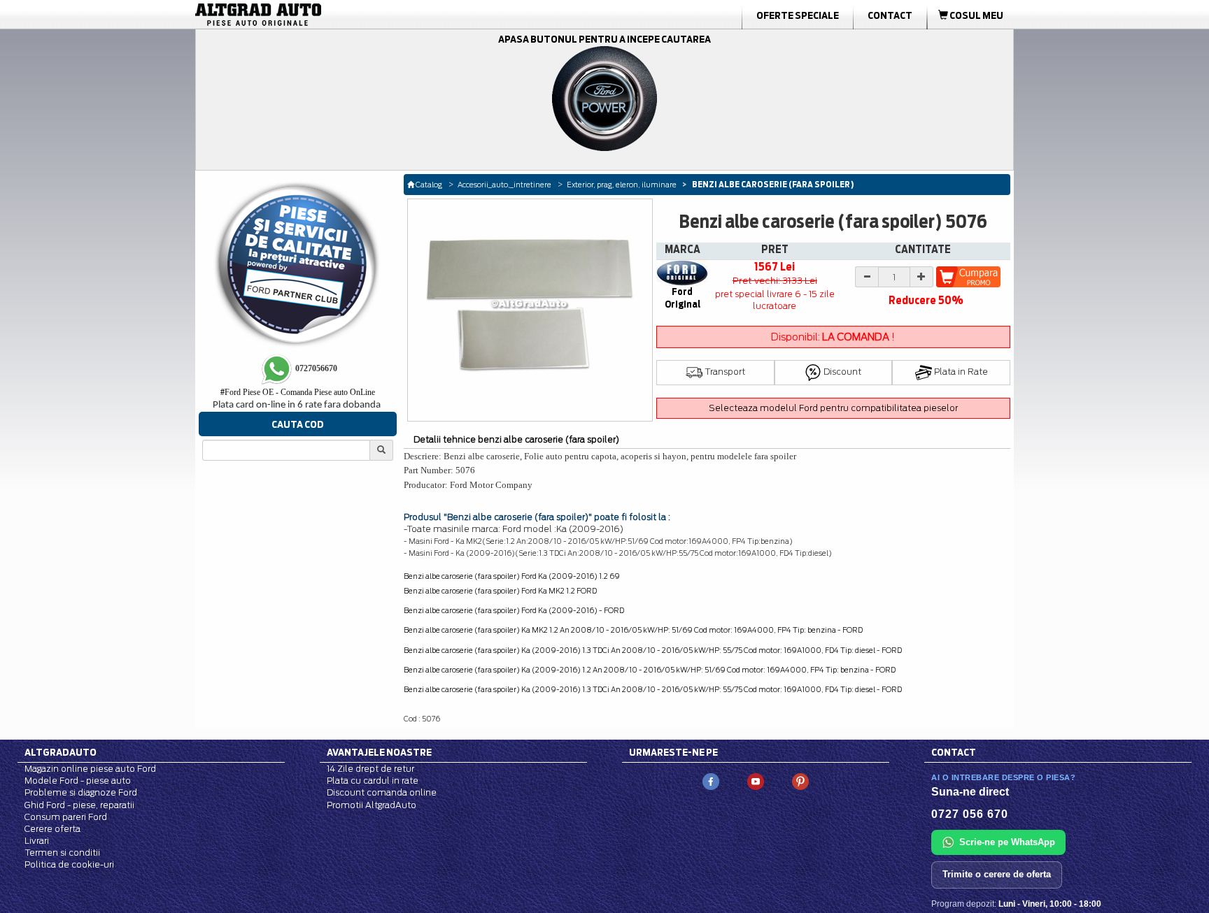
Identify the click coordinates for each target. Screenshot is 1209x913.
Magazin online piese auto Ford (90, 768)
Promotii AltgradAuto (371, 805)
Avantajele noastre (379, 752)
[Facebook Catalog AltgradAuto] (710, 781)
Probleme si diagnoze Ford (80, 792)
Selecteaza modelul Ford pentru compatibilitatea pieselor (833, 408)
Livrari (36, 840)
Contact (890, 15)
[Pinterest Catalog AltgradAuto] (800, 781)
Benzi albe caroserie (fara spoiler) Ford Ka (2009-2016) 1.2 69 (512, 576)
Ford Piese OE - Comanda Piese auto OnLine (297, 392)
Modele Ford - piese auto (77, 780)
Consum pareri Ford (65, 817)
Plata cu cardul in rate (372, 780)
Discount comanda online (382, 792)
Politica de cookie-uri (69, 864)
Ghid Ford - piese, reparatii (79, 805)
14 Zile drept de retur (370, 768)
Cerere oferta (52, 829)
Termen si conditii (62, 852)
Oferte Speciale (797, 15)
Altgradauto (60, 752)
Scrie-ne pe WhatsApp (1007, 842)
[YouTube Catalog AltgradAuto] (755, 781)
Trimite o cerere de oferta (996, 874)
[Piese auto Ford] (324, 15)
